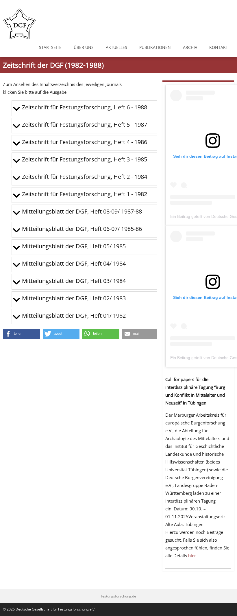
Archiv (190, 47)
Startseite (50, 47)
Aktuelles (116, 47)
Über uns (84, 47)
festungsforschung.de (118, 596)
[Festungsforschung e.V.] (19, 23)
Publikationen (155, 47)
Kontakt (218, 47)
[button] (21, 334)
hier (192, 555)
